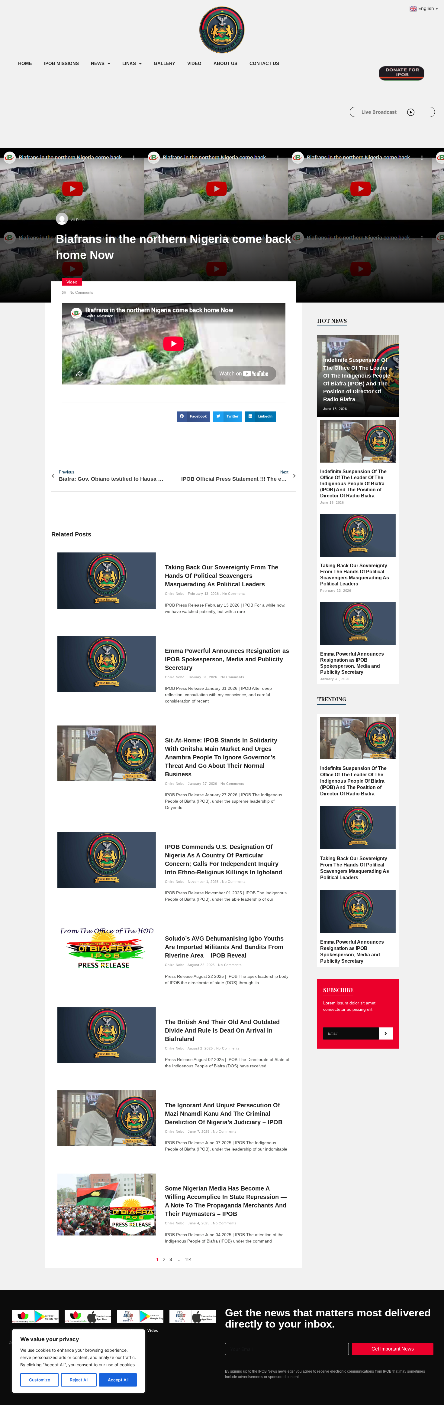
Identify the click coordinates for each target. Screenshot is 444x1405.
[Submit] (386, 1033)
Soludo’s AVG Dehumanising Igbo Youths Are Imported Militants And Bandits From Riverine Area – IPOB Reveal (224, 947)
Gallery (164, 63)
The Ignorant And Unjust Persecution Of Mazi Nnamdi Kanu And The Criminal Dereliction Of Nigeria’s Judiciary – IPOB (223, 1113)
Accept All (118, 1379)
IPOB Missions (61, 63)
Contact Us (264, 63)
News (98, 63)
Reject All (79, 1379)
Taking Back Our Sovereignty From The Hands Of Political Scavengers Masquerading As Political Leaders (221, 576)
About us (225, 63)
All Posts (78, 220)
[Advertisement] (122, 120)
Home (25, 63)
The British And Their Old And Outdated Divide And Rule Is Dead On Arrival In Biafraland (222, 1030)
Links (129, 63)
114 (188, 1259)
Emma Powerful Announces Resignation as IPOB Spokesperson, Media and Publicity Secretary (227, 659)
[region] (78, 1361)
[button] (193, 416)
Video (194, 63)
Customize (39, 1379)
